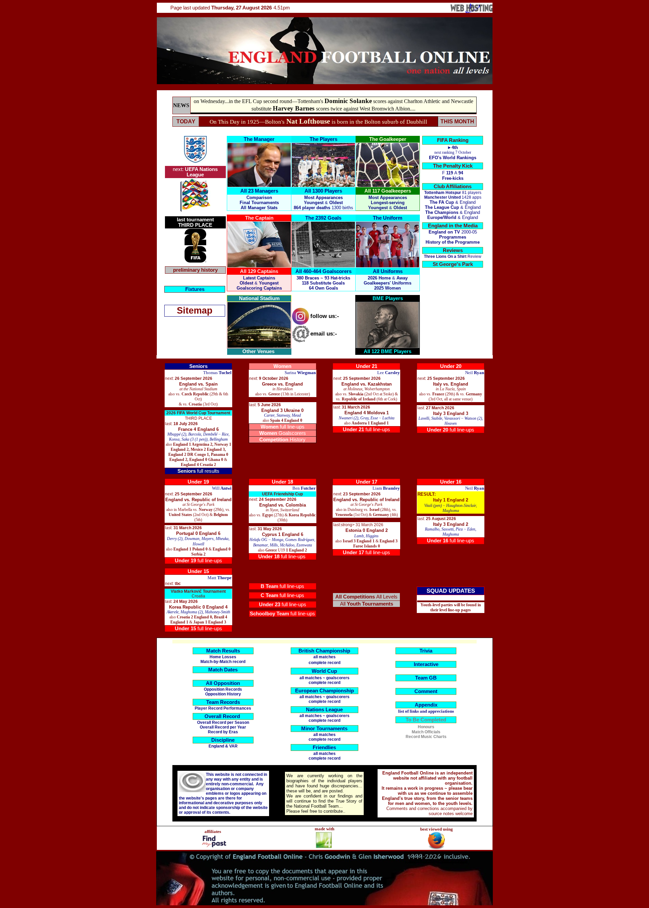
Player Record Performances (223, 708)
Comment (425, 691)
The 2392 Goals (323, 218)
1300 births (342, 207)
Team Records (223, 702)
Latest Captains (259, 277)
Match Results (223, 651)
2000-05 (453, 232)
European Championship (324, 690)
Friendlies (324, 747)
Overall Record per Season (223, 722)
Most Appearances (323, 197)
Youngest (378, 207)
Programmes (452, 237)
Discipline (223, 740)
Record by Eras (223, 732)
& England (453, 207)
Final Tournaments (259, 202)
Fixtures (195, 289)
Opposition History (223, 694)
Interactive (426, 664)
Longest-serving (388, 202)
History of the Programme (453, 242)
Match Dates (223, 669)
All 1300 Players (323, 191)
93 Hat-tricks (337, 277)
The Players (323, 139)
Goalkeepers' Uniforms (387, 283)
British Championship (324, 651)
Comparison (259, 197)
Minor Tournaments (324, 728)
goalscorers (338, 678)
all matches (324, 657)
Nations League (324, 709)
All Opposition (223, 683)
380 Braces (307, 277)
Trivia (425, 651)
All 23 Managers (259, 191)
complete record (324, 682)
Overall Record (222, 716)
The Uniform (387, 218)
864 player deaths (312, 207)
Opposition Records (223, 689)
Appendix (426, 705)
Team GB (426, 678)
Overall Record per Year (223, 727)
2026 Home (379, 277)
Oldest (400, 207)
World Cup (324, 671)
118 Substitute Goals (323, 283)
